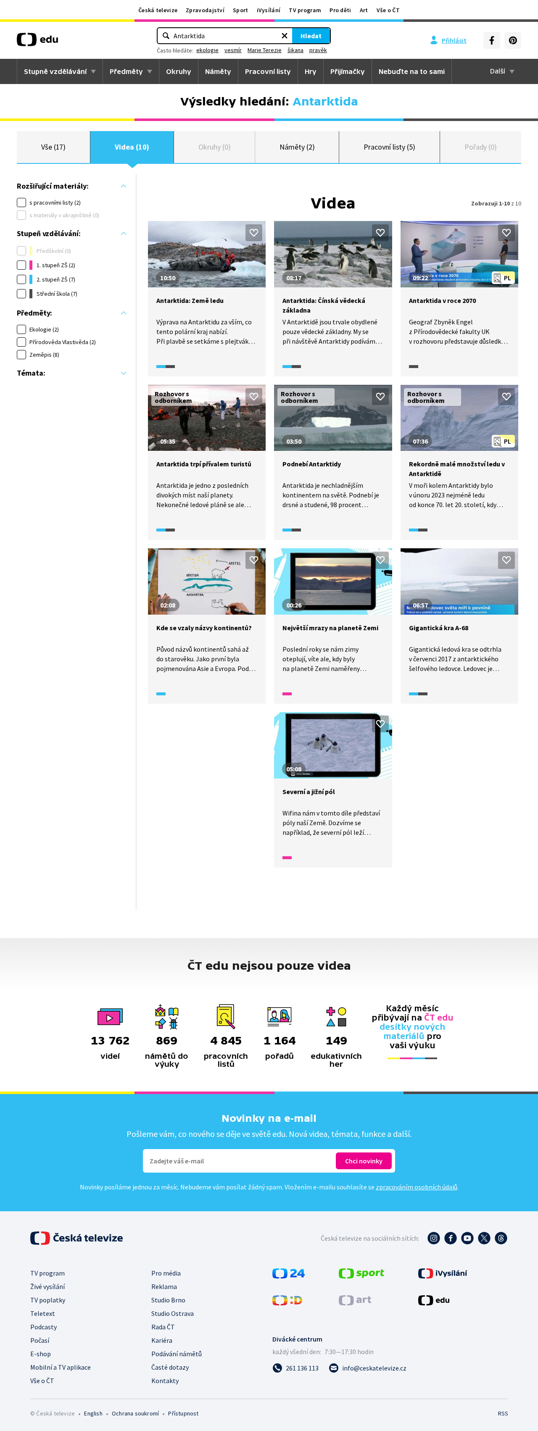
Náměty (218, 71)
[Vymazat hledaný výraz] (284, 35)
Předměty (126, 71)
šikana (295, 50)
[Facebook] (491, 40)
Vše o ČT (388, 10)
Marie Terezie (265, 50)
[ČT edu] (37, 42)
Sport (240, 10)
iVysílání (269, 10)
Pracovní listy (268, 71)
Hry (310, 71)
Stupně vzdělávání (55, 71)
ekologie (207, 50)
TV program (305, 10)
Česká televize (157, 10)
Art (364, 10)
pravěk (318, 50)
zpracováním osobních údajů (416, 1187)
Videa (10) (132, 147)
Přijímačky (347, 71)
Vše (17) (53, 147)
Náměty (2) (297, 147)
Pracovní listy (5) (389, 147)
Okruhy (178, 71)
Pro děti (340, 10)
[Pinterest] (512, 40)
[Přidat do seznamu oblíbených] (253, 232)
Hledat (311, 36)
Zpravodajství (205, 10)
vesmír (233, 50)
